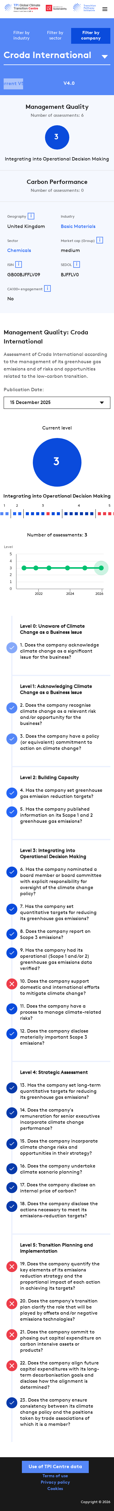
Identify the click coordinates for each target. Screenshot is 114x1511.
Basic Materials (78, 226)
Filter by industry (21, 36)
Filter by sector (55, 36)
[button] (105, 9)
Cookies (55, 1489)
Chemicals (19, 250)
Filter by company (91, 36)
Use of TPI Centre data (55, 1466)
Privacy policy (55, 1482)
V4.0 (69, 83)
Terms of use (55, 1476)
